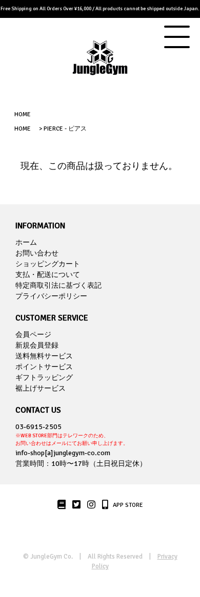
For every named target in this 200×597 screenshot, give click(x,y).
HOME (22, 114)
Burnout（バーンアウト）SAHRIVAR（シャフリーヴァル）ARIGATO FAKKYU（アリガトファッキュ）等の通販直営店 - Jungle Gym (100, 65)
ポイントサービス (44, 367)
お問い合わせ (36, 253)
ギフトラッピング (44, 377)
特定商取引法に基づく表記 (58, 285)
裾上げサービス (40, 388)
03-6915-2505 (71, 434)
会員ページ (33, 334)
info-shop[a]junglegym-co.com (62, 453)
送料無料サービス (44, 356)
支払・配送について (47, 274)
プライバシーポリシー (51, 296)
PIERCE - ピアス (65, 129)
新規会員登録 (36, 345)
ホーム (26, 242)
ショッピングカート (47, 264)
